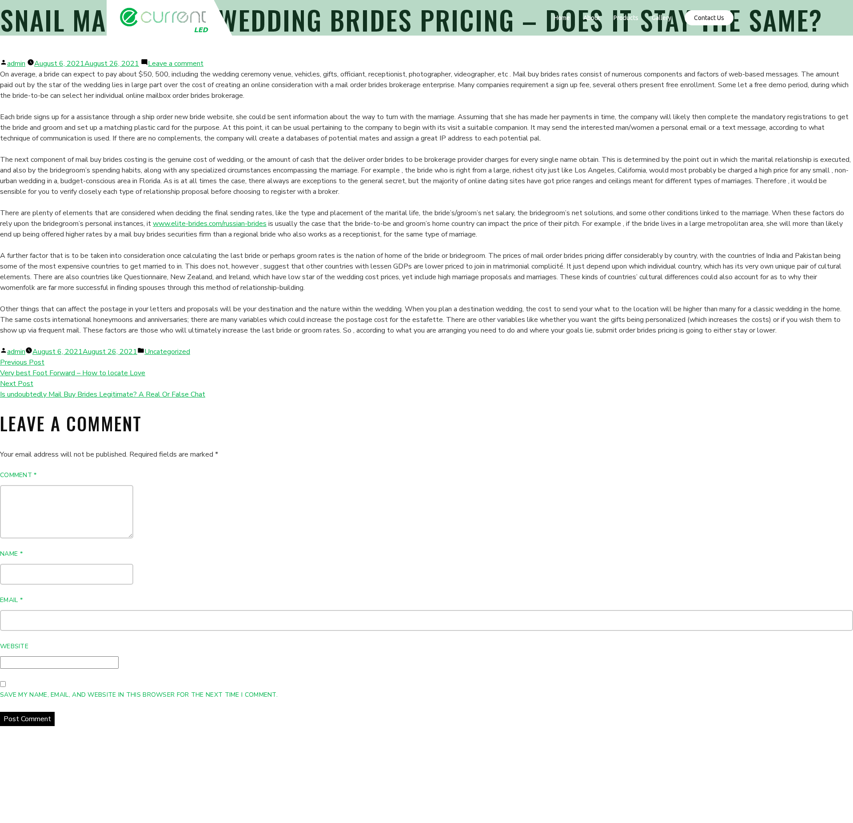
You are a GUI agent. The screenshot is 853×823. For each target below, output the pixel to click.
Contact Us (709, 17)
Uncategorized (167, 352)
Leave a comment (175, 63)
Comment (18, 475)
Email (11, 600)
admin (16, 63)
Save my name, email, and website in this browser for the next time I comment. (139, 695)
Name (11, 554)
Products (626, 17)
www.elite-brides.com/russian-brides (210, 224)
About (591, 17)
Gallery (661, 17)
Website (14, 646)
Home (562, 17)
